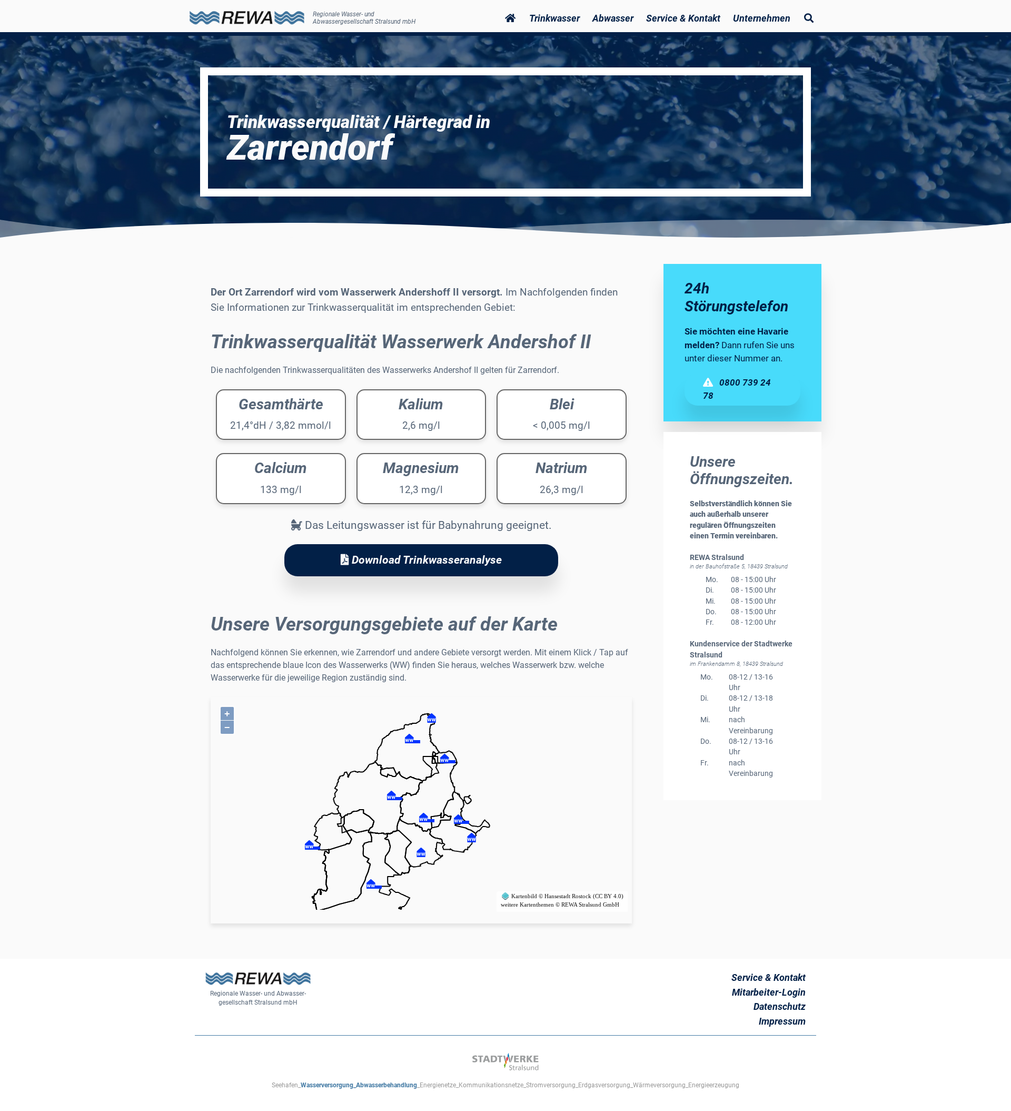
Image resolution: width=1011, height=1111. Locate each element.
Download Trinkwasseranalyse (425, 560)
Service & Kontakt (768, 977)
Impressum (782, 1021)
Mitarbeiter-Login (769, 992)
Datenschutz (780, 1006)
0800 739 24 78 (737, 389)
